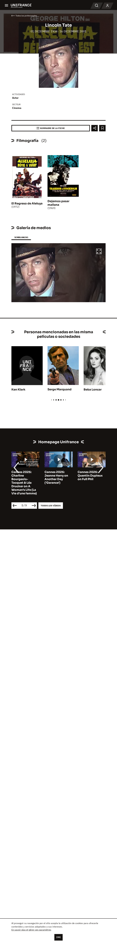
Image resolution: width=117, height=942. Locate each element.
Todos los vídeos (51, 505)
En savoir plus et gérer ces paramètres (31, 929)
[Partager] (94, 128)
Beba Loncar (93, 389)
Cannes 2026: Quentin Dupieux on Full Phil (90, 475)
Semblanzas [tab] (21, 237)
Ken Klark (18, 389)
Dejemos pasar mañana (58, 203)
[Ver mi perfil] (107, 6)
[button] (99, 251)
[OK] (58, 937)
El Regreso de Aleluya (27, 203)
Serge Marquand (59, 389)
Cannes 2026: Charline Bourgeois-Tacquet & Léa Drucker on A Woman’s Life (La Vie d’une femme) (24, 482)
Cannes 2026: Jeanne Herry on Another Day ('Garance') (56, 477)
